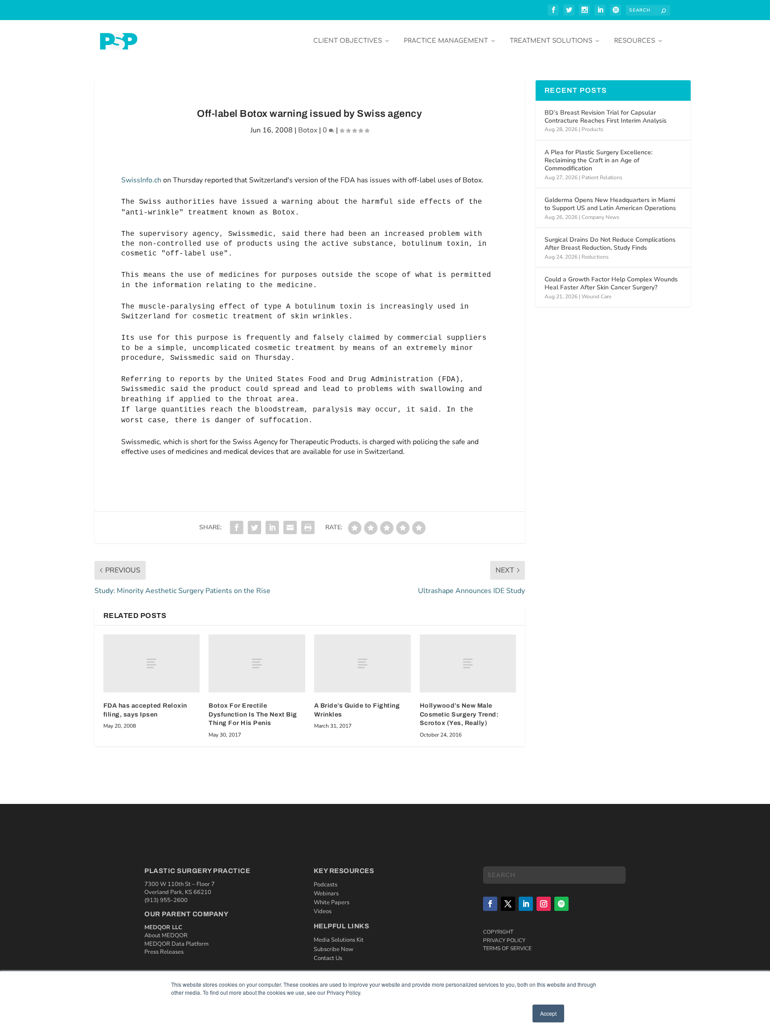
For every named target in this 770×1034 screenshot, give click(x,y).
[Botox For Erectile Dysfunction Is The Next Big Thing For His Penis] (257, 663)
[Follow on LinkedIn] (526, 904)
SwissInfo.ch (141, 180)
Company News (600, 217)
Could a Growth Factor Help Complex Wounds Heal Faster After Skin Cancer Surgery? (611, 283)
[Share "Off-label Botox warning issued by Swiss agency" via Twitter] (254, 527)
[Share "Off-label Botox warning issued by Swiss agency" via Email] (290, 527)
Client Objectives (347, 40)
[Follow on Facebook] (490, 904)
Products (592, 129)
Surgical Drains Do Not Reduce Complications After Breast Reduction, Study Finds (610, 243)
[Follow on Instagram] (544, 904)
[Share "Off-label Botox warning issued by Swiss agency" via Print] (308, 527)
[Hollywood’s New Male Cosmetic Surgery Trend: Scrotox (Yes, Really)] (468, 663)
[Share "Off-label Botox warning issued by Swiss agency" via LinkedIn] (272, 527)
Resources (634, 40)
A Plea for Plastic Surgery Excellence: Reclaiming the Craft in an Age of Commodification (598, 160)
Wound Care (596, 296)
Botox (307, 130)
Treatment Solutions (551, 40)
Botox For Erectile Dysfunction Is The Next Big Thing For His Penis (253, 714)
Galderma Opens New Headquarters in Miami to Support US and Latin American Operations (610, 204)
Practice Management (446, 40)
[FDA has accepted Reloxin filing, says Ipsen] (151, 663)
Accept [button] (548, 1013)
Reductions (595, 256)
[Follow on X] (508, 904)
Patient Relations (602, 177)
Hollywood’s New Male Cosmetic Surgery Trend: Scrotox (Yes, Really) (459, 714)
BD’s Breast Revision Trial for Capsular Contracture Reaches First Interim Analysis (606, 116)
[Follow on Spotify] (561, 904)
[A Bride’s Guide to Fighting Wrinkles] (362, 663)
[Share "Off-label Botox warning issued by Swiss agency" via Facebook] (237, 527)
